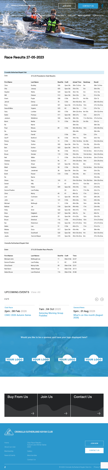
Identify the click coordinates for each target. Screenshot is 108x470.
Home (6, 15)
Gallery (72, 15)
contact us (88, 6)
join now (67, 6)
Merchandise (84, 15)
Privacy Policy (99, 467)
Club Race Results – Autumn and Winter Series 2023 (36, 445)
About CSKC (17, 15)
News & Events (47, 15)
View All (35, 292)
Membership (32, 15)
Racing (61, 15)
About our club (10, 447)
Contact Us (98, 15)
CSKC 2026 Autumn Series (86, 315)
